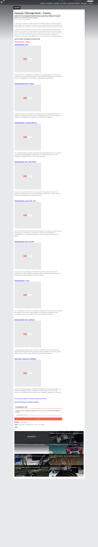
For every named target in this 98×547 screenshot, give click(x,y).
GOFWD (17, 7)
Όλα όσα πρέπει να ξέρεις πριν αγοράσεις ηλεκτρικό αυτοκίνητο (30, 398)
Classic (36, 424)
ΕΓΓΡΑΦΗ (38, 418)
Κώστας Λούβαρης (18, 19)
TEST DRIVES (63, 3)
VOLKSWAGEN (23, 422)
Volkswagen (21, 424)
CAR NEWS (56, 3)
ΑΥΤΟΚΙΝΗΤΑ (49, 3)
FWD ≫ (90, 3)
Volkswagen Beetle (29, 424)
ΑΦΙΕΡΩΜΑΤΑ (26, 11)
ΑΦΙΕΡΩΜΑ (41, 424)
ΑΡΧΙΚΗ (16, 11)
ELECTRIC (42, 3)
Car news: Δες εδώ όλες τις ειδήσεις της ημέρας (26, 402)
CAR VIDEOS (84, 3)
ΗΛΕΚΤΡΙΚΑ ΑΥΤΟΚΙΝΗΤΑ (74, 3)
